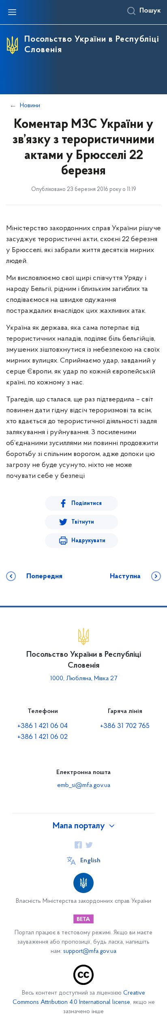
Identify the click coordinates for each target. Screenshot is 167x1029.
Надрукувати (88, 541)
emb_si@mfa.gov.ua (83, 785)
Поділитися (86, 504)
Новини (30, 105)
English (90, 860)
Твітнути (82, 522)
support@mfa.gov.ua (89, 951)
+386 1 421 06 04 (42, 726)
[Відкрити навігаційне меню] (12, 12)
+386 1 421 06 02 (42, 737)
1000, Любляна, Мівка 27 (83, 678)
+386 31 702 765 (125, 726)
